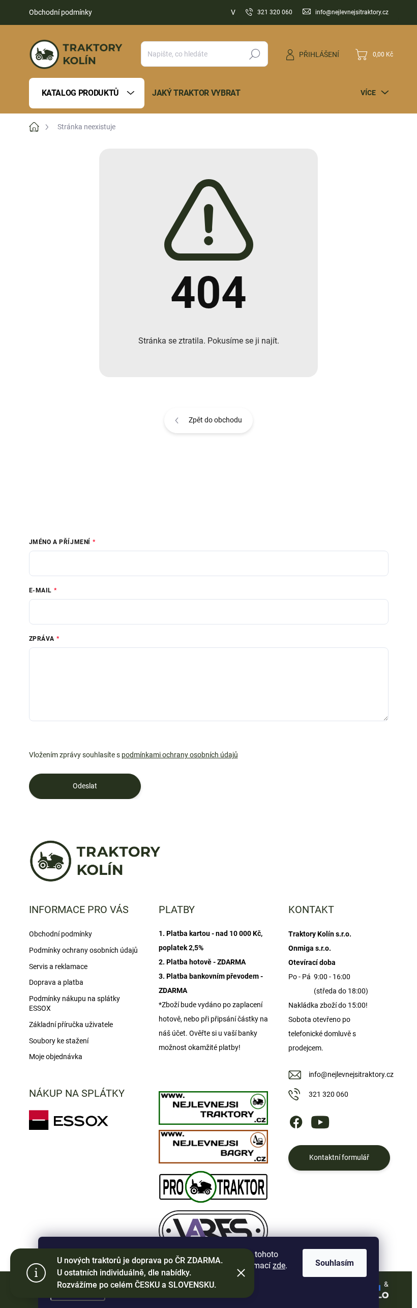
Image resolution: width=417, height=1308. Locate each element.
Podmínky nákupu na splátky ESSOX (74, 1003)
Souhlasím (334, 1263)
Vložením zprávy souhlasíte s (133, 755)
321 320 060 (328, 1094)
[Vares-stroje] (213, 1228)
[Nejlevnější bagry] (213, 1144)
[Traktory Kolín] (213, 1105)
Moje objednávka (55, 1057)
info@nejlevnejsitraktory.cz (351, 1074)
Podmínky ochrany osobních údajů (83, 950)
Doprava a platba (56, 982)
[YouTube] (320, 1120)
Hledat (254, 54)
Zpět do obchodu (215, 420)
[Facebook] (296, 1120)
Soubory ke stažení (58, 1041)
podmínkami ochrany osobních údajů (180, 755)
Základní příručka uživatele (71, 1024)
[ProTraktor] (213, 1184)
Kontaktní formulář (339, 1157)
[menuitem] (87, 93)
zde (279, 1265)
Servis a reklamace (58, 966)
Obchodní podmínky (60, 12)
